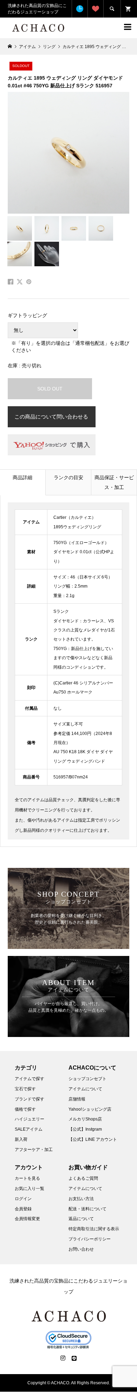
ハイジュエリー (29, 1119)
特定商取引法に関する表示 (93, 1228)
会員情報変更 (27, 1218)
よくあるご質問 (83, 1178)
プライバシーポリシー (89, 1239)
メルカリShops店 (85, 1119)
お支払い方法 (81, 1198)
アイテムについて (85, 1088)
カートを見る (27, 1178)
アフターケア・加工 (34, 1149)
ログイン (23, 1198)
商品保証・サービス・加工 (114, 482)
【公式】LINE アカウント (92, 1139)
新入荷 (21, 1139)
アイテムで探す (29, 1078)
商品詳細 (22, 477)
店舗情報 (76, 1099)
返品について (81, 1218)
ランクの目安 (68, 477)
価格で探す (25, 1109)
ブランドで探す (29, 1099)
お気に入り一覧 (29, 1188)
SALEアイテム (29, 1129)
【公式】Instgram (85, 1129)
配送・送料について (87, 1208)
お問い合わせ (81, 1249)
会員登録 (23, 1208)
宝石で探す (25, 1088)
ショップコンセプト (87, 1078)
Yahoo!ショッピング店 (89, 1109)
